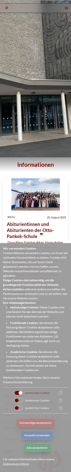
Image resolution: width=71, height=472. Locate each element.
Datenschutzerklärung (17, 382)
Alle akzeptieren (37, 447)
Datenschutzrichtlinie (16, 463)
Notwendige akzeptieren (35, 422)
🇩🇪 (41, 234)
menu (66, 8)
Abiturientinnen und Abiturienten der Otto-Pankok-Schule (30, 230)
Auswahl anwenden (37, 435)
